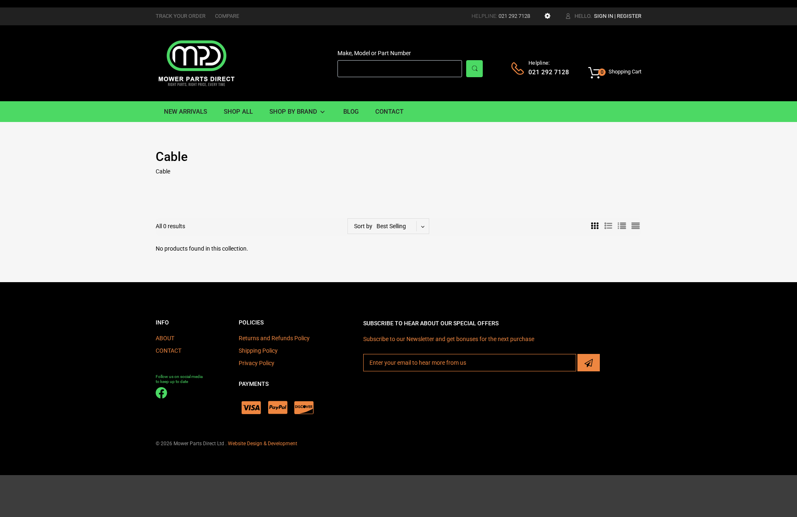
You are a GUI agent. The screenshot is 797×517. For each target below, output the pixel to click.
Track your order (180, 16)
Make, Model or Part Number (374, 53)
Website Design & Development (262, 443)
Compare (227, 16)
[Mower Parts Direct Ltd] (196, 62)
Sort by (363, 226)
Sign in (603, 16)
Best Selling (391, 226)
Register (629, 16)
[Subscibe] (588, 362)
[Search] (474, 68)
